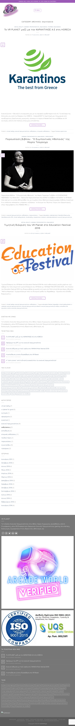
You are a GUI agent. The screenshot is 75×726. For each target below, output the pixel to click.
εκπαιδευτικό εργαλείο (58, 388)
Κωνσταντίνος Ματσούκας (61, 382)
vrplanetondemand (51, 217)
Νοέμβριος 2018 (6, 484)
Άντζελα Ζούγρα (41, 382)
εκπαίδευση (46, 388)
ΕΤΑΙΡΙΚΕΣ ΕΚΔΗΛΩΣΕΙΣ (50, 719)
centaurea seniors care (50, 373)
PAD (12, 217)
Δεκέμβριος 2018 (7, 480)
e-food (60, 373)
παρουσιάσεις (49, 136)
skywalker (56, 304)
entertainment (54, 215)
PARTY (27, 719)
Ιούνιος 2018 (5, 498)
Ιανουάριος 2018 (6, 505)
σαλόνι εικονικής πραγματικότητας (17, 308)
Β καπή (50, 382)
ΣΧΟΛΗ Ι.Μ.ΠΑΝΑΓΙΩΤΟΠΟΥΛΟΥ (10, 385)
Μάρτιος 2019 (6, 477)
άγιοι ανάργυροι (25, 385)
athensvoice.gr (29, 373)
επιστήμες (5, 391)
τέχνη (13, 393)
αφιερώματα (5, 416)
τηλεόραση (5, 448)
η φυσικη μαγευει (23, 391)
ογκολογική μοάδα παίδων (37, 391)
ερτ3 (15, 391)
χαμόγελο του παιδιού (23, 393)
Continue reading (37, 125)
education (46, 215)
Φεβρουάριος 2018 (7, 502)
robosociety (44, 376)
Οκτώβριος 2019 (6, 463)
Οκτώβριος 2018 (6, 487)
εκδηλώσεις (43, 26)
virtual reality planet (19, 217)
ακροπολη (34, 385)
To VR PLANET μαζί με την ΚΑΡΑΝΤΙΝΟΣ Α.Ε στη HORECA (37, 29)
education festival (47, 304)
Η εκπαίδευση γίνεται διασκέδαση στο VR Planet (22, 354)
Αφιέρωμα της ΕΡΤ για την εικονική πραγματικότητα (23, 342)
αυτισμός (4, 413)
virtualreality (29, 217)
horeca (58, 131)
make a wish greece (25, 376)
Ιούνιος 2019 (5, 466)
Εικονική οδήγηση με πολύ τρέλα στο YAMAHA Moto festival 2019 (27, 348)
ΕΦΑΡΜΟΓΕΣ (12, 719)
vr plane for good (45, 379)
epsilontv (66, 373)
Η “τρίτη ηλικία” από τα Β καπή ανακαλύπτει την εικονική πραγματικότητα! (31, 360)
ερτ (11, 391)
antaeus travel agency (8, 373)
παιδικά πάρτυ (6, 438)
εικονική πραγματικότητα (31, 26)
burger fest (38, 373)
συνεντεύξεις (6, 393)
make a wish (15, 376)
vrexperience (36, 217)
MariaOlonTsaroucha (64, 215)
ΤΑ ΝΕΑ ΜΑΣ (61, 719)
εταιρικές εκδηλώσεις (54, 26)
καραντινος (63, 131)
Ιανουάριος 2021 (6, 459)
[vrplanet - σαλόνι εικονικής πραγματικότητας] (15, 10)
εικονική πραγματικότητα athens (31, 306)
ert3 (3, 376)
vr (71, 304)
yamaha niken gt (30, 382)
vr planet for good (7, 382)
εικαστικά (4, 420)
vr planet (60, 379)
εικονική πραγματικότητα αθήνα (50, 306)
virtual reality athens (8, 379)
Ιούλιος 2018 (5, 495)
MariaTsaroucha (5, 217)
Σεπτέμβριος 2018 (7, 491)
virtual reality (18, 26)
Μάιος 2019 (5, 470)
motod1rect (36, 376)
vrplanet (47, 34)
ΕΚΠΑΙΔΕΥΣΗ (20, 719)
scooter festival (53, 376)
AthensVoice (20, 373)
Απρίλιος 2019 (6, 473)
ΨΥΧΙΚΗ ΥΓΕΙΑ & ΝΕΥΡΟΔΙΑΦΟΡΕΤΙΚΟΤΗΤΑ (47, 720)
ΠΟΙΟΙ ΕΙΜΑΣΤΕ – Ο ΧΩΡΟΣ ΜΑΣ (25, 720)
